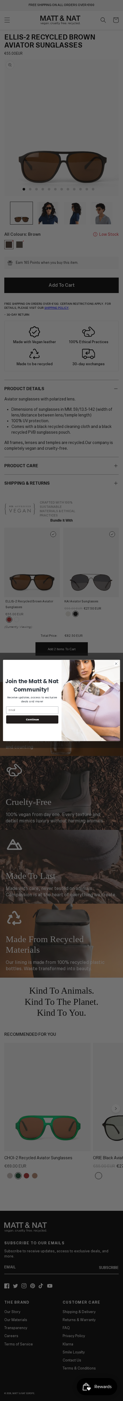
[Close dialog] (116, 663)
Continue (32, 719)
